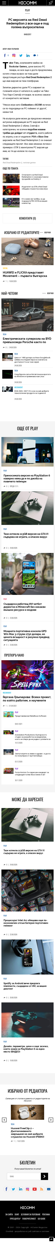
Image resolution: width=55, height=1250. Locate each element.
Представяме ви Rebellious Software (30, 716)
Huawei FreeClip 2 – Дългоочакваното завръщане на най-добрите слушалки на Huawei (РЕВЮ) (27, 1132)
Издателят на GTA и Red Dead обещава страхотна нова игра (35, 188)
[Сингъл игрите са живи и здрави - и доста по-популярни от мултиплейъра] (9, 752)
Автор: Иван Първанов (11, 49)
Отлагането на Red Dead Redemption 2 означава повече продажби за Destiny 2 (35, 177)
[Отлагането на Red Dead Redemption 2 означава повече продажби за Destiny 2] (11, 179)
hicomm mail (49, 1189)
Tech (4, 334)
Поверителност (29, 1218)
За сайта (9, 1214)
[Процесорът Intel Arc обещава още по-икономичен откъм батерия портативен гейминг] (27, 891)
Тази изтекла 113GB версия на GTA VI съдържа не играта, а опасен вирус (26, 535)
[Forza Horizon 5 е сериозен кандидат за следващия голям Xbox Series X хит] (9, 771)
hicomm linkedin (20, 1189)
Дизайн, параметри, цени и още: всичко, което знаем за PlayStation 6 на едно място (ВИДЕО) (26, 1049)
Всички (47, 232)
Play (27, 10)
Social (5, 268)
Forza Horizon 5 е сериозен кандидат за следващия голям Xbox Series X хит (32, 773)
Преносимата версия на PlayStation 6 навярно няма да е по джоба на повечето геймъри (27, 478)
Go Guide (41, 1218)
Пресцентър (15, 1218)
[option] (27, 359)
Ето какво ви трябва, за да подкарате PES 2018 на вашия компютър (34, 201)
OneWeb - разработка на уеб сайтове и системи (27, 1231)
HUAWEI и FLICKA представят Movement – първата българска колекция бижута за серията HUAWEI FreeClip (25, 277)
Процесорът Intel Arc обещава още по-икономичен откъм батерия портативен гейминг (26, 923)
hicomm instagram (28, 1189)
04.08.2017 (27, 34)
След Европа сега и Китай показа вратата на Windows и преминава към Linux (32, 375)
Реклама (46, 1214)
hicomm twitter (13, 1189)
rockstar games (29, 163)
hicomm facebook (6, 1189)
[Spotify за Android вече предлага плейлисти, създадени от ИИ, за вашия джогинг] (27, 957)
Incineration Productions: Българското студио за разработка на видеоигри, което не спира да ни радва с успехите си (32, 737)
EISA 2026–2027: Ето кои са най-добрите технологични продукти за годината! (31, 392)
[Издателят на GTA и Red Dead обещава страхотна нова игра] (11, 191)
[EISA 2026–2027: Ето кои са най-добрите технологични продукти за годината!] (7, 392)
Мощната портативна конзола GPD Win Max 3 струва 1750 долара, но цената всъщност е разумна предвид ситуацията (26, 636)
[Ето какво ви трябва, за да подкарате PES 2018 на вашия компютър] (11, 203)
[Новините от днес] (50, 3)
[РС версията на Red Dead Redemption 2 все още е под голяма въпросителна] (14, 55)
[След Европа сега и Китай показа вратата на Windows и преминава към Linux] (7, 376)
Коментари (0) (27, 218)
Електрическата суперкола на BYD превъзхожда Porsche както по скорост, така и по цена (27, 342)
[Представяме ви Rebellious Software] (9, 715)
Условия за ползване (30, 1214)
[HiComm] (27, 4)
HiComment (18, 387)
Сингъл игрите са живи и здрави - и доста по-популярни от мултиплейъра (32, 755)
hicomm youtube (35, 1189)
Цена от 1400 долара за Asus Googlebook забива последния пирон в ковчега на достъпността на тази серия (32, 360)
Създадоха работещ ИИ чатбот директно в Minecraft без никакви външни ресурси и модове (25, 606)
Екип (17, 1214)
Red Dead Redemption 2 (12, 163)
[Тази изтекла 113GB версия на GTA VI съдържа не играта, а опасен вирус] (27, 508)
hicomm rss (42, 1189)
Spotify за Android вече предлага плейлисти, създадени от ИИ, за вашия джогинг (25, 986)
